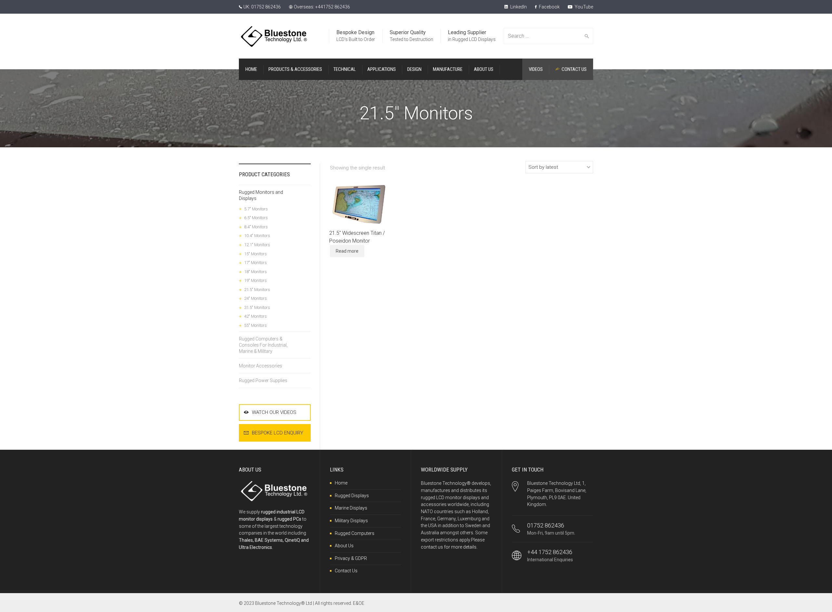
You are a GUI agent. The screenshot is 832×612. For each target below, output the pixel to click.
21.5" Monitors (257, 289)
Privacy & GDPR (351, 558)
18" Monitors (255, 271)
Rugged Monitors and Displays (261, 195)
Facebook (549, 6)
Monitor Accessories (260, 365)
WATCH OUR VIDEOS (274, 412)
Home (341, 483)
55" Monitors (255, 325)
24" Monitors (255, 298)
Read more (347, 251)
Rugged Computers (354, 533)
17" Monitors (255, 262)
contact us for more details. (449, 547)
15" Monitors (255, 253)
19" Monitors (255, 280)
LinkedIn (518, 6)
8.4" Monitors (256, 226)
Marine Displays (351, 508)
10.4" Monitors (257, 235)
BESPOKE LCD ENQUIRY (277, 433)
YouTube (583, 6)
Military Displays (351, 520)
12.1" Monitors (257, 244)
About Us (344, 545)
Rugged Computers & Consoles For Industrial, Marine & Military (263, 345)
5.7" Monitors (256, 208)
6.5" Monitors (256, 217)
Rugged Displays (352, 495)
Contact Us (346, 570)
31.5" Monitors (257, 307)
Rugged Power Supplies (263, 380)
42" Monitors (255, 316)
